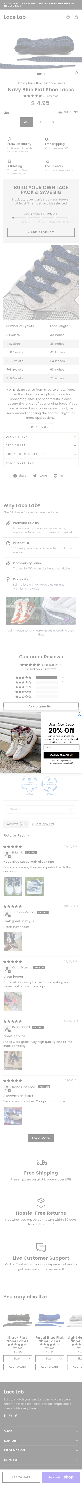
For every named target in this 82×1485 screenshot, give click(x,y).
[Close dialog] (79, 714)
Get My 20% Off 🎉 (61, 755)
